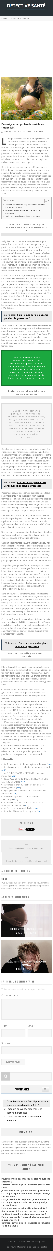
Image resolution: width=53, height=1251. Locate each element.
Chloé (6, 132)
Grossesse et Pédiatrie (34, 132)
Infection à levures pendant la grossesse (26, 929)
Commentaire (9, 995)
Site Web (6, 1043)
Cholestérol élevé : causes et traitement (26, 848)
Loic (19, 969)
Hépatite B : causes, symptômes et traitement (26, 860)
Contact (44, 1247)
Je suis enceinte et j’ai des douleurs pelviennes (25, 1190)
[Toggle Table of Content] (45, 200)
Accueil (4, 18)
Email (32, 1025)
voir (49, 764)
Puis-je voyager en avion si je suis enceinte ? (24, 1208)
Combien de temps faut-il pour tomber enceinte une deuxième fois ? (25, 206)
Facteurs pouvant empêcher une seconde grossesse (22, 211)
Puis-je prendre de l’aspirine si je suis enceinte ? (25, 1199)
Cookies (36, 1247)
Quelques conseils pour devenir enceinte (22, 216)
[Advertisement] (26, 48)
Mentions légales (24, 1247)
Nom (5, 1025)
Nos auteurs (11, 1247)
